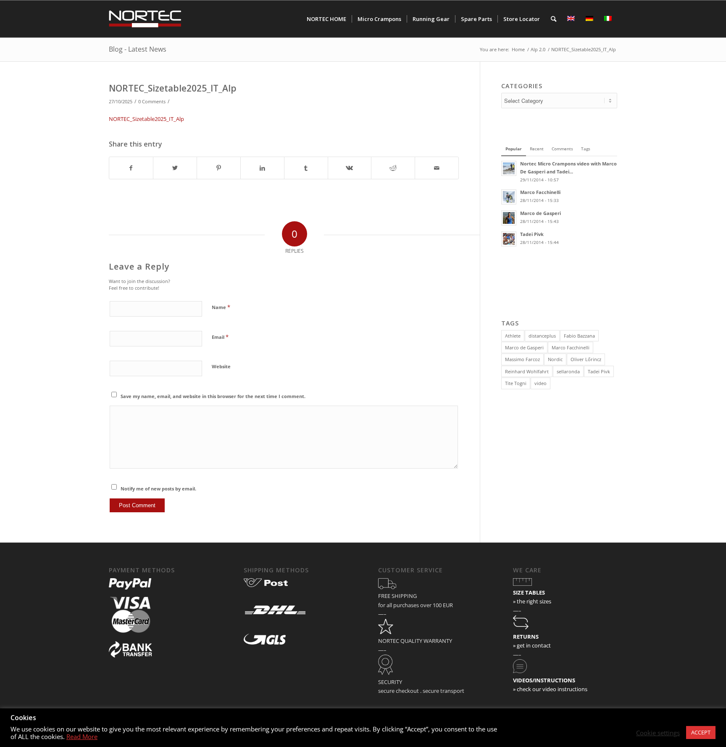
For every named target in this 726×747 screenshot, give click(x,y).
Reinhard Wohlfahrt (527, 371)
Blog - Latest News (137, 49)
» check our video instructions (550, 689)
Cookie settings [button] (658, 733)
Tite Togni (515, 383)
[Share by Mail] (436, 168)
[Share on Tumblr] (306, 168)
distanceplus (542, 336)
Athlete (513, 336)
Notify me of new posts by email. (158, 488)
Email (220, 337)
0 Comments (152, 102)
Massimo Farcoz (522, 359)
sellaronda (568, 371)
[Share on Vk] (349, 168)
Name (221, 307)
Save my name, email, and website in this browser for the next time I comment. (213, 396)
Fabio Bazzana (579, 336)
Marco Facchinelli (570, 347)
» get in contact (532, 645)
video (540, 383)
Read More (81, 736)
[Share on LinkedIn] (262, 168)
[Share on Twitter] (175, 168)
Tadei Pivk (599, 371)
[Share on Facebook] (131, 168)
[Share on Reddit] (393, 168)
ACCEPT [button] (700, 732)
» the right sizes (532, 601)
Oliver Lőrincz (586, 359)
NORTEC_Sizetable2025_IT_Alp (173, 88)
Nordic (555, 359)
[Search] (553, 18)
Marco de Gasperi (524, 347)
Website (221, 366)
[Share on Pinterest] (218, 168)
